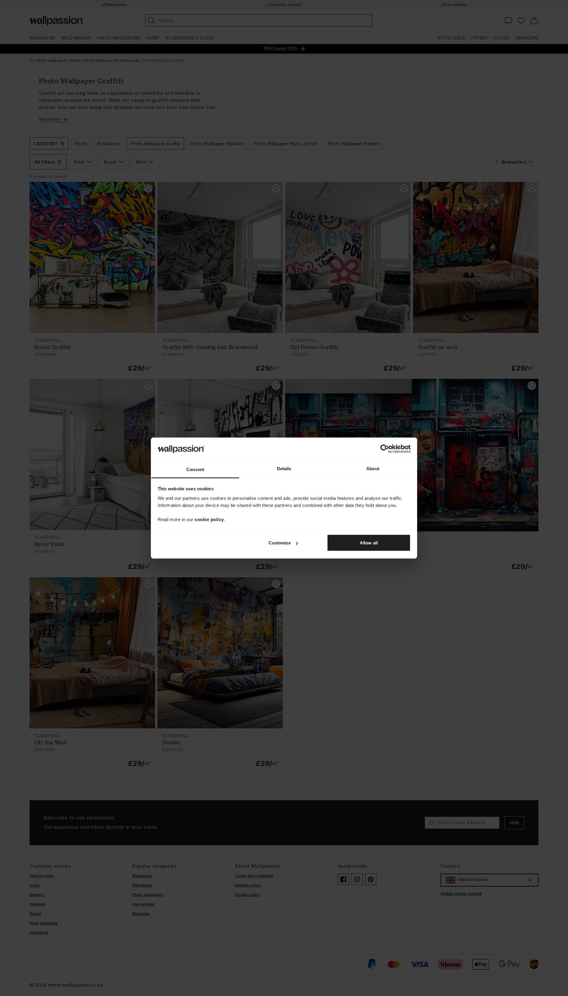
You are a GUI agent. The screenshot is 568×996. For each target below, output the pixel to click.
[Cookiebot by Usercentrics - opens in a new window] (385, 448)
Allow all (369, 542)
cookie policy (209, 519)
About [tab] (372, 468)
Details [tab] (284, 468)
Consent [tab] (195, 469)
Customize (280, 542)
